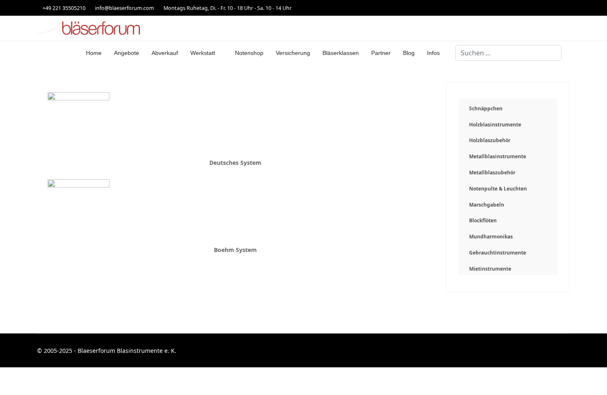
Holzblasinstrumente (495, 124)
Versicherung (293, 53)
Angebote (126, 53)
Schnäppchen (486, 108)
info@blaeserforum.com (124, 8)
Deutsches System (235, 163)
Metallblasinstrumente (497, 156)
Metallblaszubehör (492, 172)
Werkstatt (202, 53)
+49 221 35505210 (64, 8)
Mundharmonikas (491, 236)
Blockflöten (483, 220)
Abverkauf (165, 53)
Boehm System (235, 250)
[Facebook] (567, 8)
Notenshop (249, 53)
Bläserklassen (340, 53)
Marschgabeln (486, 204)
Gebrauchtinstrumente (497, 252)
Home (94, 53)
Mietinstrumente (490, 268)
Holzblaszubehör (489, 140)
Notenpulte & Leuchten (498, 188)
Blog (409, 53)
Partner (381, 53)
